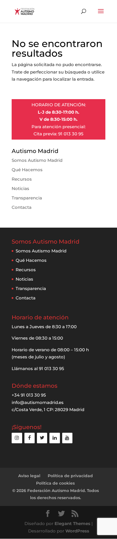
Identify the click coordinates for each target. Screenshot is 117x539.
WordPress (77, 531)
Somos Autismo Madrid (37, 160)
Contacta (22, 207)
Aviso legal (29, 475)
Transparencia (27, 198)
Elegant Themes (72, 523)
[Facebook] (29, 438)
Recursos (22, 179)
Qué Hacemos (27, 169)
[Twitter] (42, 438)
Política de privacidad (70, 475)
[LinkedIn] (54, 438)
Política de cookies (55, 483)
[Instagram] (17, 438)
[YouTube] (67, 438)
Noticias (20, 188)
